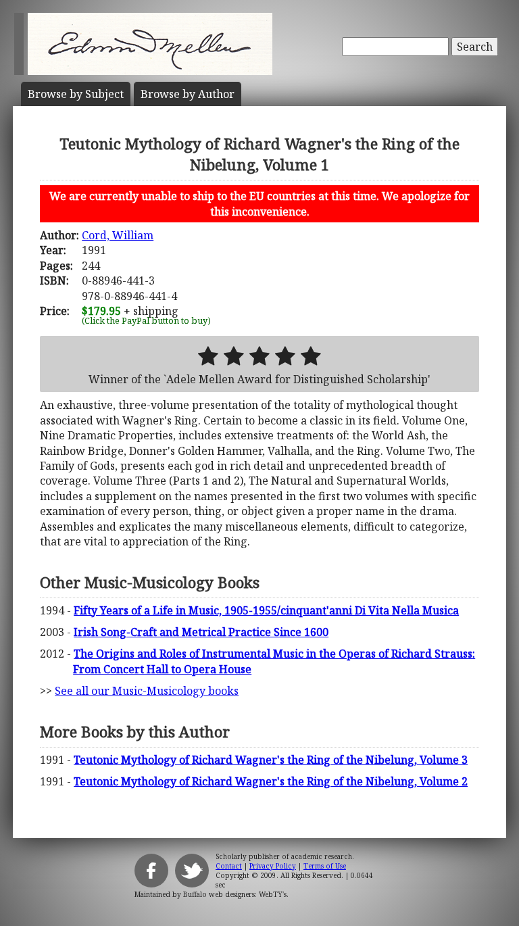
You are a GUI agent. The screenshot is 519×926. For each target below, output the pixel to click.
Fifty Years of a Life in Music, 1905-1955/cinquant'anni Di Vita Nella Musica (266, 610)
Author (187, 94)
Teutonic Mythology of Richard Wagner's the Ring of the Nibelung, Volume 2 (271, 781)
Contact (229, 866)
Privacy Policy (272, 866)
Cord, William (117, 235)
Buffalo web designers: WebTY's (235, 894)
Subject (76, 94)
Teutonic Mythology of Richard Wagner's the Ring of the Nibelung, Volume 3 (271, 759)
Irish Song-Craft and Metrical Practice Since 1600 (201, 632)
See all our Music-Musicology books (147, 690)
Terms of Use (324, 866)
